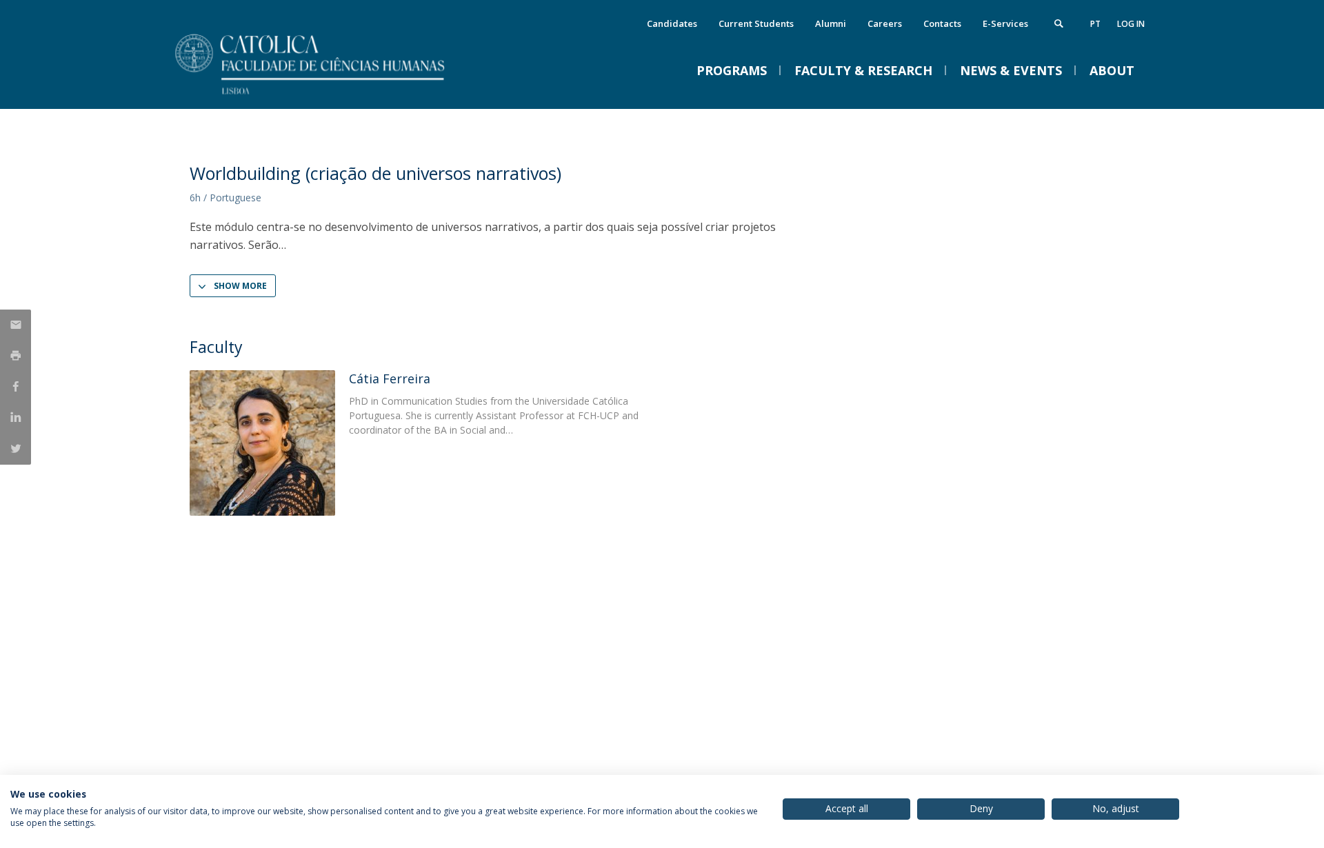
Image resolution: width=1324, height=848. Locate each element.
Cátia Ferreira (389, 378)
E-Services (1005, 23)
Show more (240, 286)
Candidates (672, 23)
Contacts (942, 23)
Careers (884, 23)
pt (1095, 24)
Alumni (830, 23)
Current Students (756, 23)
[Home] (327, 94)
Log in (1131, 24)
